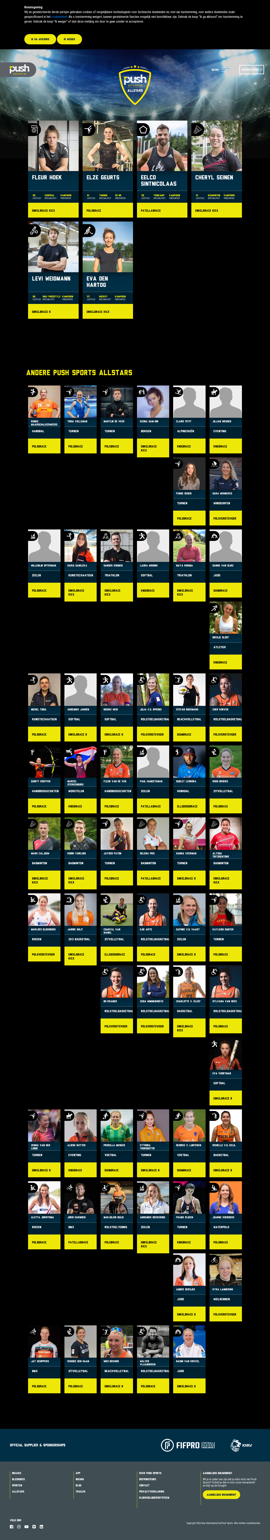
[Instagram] (19, 1526)
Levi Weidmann (53, 270)
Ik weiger (69, 39)
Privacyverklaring (151, 1491)
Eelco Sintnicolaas (162, 169)
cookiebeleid (59, 17)
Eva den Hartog (108, 270)
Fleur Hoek (53, 169)
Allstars (18, 1491)
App (78, 1473)
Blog (78, 1485)
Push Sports (18, 69)
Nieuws (80, 1479)
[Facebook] (11, 1526)
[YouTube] (26, 1526)
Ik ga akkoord (40, 39)
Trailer (80, 1491)
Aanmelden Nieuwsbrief (217, 1473)
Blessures (18, 1479)
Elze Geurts (108, 169)
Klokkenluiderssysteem (154, 1497)
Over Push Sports (150, 1473)
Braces (16, 1473)
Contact (144, 1485)
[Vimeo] (34, 1526)
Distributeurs (147, 1479)
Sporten (17, 1485)
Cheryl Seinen (216, 169)
